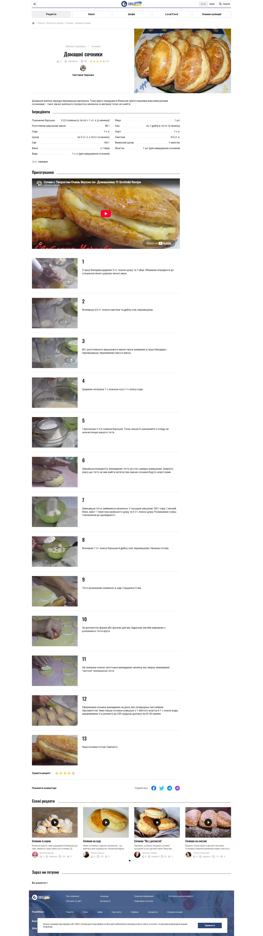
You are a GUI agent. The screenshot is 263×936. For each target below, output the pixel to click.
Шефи (131, 14)
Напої (91, 14)
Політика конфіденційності (180, 896)
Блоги (35, 921)
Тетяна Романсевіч (201, 853)
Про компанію (72, 896)
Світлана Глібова (149, 853)
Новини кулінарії (211, 14)
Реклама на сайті (74, 901)
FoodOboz (38, 911)
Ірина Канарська (47, 853)
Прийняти (210, 925)
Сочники (69, 23)
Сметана (120, 137)
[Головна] (33, 23)
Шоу (34, 928)
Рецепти (51, 14)
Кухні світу (116, 912)
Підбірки (135, 912)
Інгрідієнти (153, 912)
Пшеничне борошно (43, 120)
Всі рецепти (39, 882)
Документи (105, 901)
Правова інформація (143, 896)
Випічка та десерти (55, 23)
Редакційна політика (143, 901)
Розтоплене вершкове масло (49, 125)
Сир (34, 142)
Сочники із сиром (41, 841)
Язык (212, 4)
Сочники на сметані (196, 841)
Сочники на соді (92, 841)
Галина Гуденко (97, 853)
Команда (104, 896)
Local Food (171, 14)
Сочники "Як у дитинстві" (148, 841)
